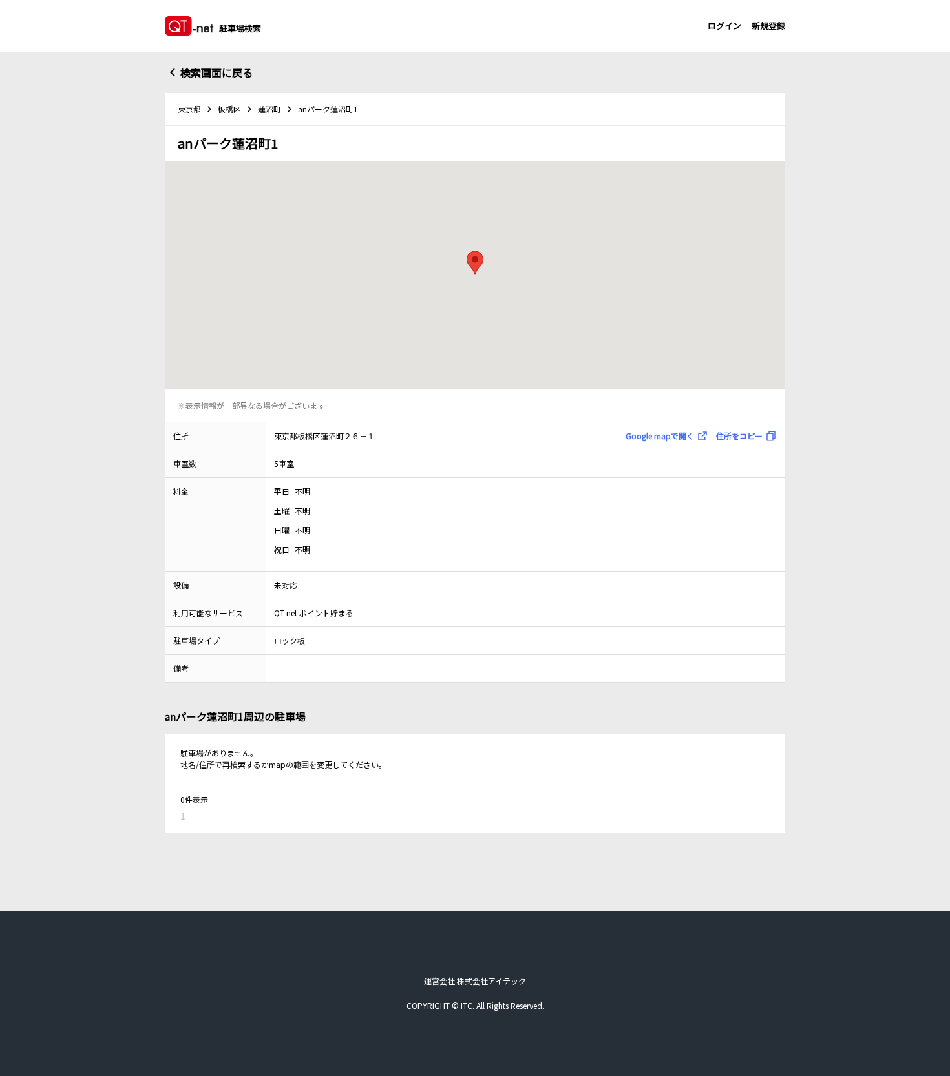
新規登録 (768, 25)
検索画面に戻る (216, 72)
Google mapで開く (660, 435)
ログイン (724, 25)
